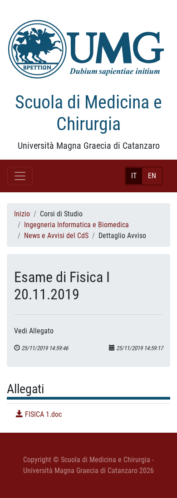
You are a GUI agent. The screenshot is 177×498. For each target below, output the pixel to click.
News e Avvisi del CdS (56, 235)
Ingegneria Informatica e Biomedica (76, 224)
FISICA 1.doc (42, 414)
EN (152, 175)
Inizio (22, 214)
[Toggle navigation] (20, 176)
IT (134, 175)
